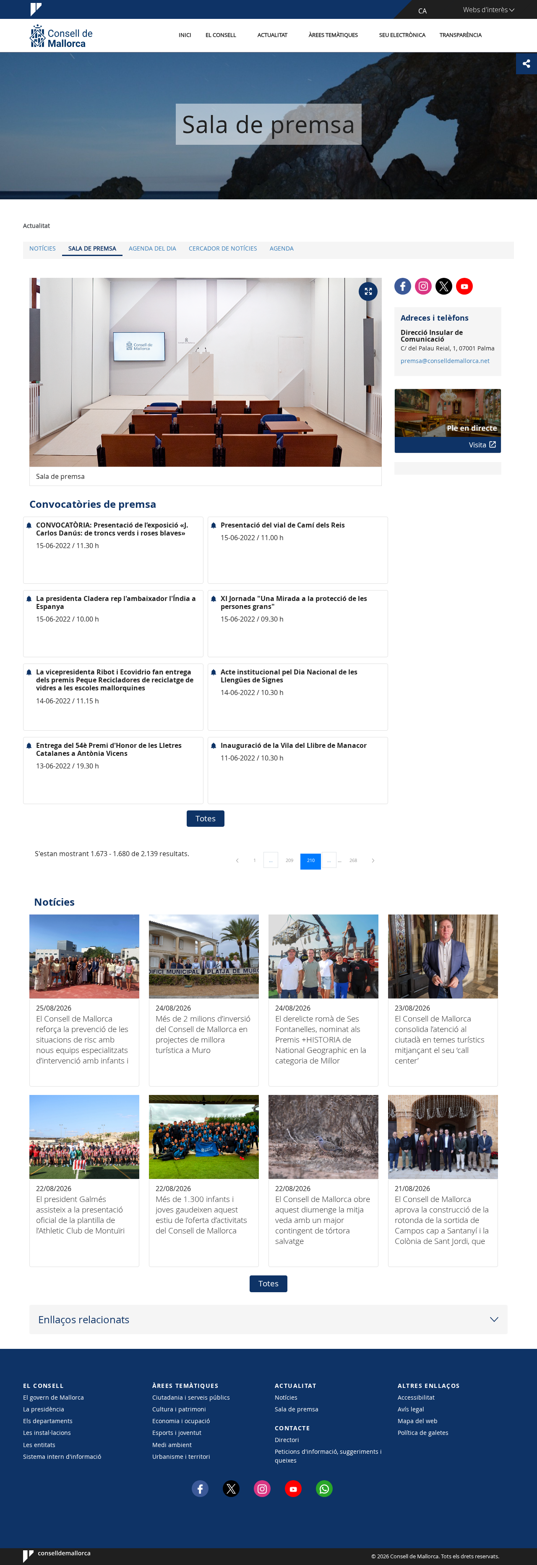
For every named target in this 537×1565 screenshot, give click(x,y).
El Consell (221, 35)
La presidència (43, 1409)
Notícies (42, 248)
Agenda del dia (152, 248)
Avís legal (411, 1409)
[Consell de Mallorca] (60, 35)
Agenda (282, 248)
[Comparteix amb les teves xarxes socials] (526, 63)
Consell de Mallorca (48, 1556)
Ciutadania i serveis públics (191, 1397)
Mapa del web (418, 1421)
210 (314, 860)
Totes (206, 818)
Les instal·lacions (47, 1433)
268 (356, 860)
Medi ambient (172, 1445)
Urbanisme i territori (181, 1456)
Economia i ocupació (181, 1421)
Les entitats (39, 1445)
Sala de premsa (92, 248)
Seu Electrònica (402, 35)
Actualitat (272, 35)
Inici (185, 35)
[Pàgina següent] (373, 860)
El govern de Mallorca (53, 1397)
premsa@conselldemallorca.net (445, 361)
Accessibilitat (416, 1397)
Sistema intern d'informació (62, 1456)
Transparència (461, 35)
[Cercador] (498, 35)
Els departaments (48, 1421)
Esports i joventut (176, 1433)
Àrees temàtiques (333, 35)
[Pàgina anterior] (238, 860)
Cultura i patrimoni (179, 1409)
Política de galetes (423, 1433)
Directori (287, 1440)
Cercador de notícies (223, 248)
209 (292, 860)
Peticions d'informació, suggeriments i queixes (328, 1455)
